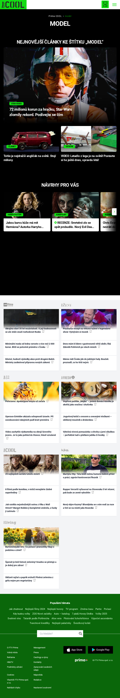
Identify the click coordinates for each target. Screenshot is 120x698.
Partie (98, 609)
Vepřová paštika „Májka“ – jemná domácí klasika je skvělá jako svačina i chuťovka (88, 403)
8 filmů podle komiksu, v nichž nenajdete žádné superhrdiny (28, 491)
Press (36, 652)
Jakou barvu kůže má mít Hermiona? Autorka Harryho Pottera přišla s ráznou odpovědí (23, 225)
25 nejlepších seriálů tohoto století (22, 474)
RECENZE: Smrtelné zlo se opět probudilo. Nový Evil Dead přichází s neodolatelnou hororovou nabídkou (74, 225)
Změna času (86, 609)
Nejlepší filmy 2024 (35, 609)
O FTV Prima (12, 647)
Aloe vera (56, 618)
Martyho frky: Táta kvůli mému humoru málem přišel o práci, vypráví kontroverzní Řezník (89, 476)
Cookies (10, 675)
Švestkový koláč (81, 623)
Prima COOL (55, 16)
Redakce (37, 680)
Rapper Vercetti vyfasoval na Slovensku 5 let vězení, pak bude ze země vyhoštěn (89, 491)
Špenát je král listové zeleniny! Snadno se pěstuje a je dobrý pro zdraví (30, 564)
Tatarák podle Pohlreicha (36, 618)
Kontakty (37, 662)
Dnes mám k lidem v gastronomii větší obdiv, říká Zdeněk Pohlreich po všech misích (87, 345)
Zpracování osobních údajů (43, 668)
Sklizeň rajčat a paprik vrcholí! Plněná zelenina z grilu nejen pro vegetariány (29, 579)
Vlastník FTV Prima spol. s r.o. (18, 681)
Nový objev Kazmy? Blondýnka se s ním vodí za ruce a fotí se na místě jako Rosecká (88, 506)
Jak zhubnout (16, 609)
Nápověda (38, 675)
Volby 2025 (101, 613)
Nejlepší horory (55, 609)
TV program (72, 609)
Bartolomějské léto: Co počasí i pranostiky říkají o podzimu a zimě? (29, 548)
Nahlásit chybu (13, 687)
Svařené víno (14, 618)
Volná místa (12, 652)
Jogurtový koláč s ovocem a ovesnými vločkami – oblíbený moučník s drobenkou (87, 418)
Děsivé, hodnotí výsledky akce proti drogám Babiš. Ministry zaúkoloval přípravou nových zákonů (30, 361)
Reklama (11, 657)
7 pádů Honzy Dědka (82, 613)
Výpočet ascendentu (101, 618)
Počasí (107, 609)
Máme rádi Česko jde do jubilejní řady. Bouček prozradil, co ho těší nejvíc (85, 361)
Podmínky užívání (14, 667)
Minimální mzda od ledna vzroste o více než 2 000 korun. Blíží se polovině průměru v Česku (29, 345)
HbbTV (10, 662)
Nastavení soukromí (42, 687)
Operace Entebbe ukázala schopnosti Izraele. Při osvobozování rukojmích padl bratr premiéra (29, 418)
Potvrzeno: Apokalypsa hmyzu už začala (25, 401)
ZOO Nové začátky (42, 613)
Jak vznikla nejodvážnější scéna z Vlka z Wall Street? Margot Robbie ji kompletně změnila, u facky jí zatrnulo (31, 507)
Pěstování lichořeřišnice (76, 618)
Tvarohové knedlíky (40, 623)
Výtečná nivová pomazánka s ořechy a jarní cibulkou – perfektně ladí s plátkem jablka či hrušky (89, 433)
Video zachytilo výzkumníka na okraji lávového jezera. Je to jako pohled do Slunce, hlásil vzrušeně (30, 433)
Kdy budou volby (21, 613)
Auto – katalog (62, 613)
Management (39, 647)
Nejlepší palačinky (61, 623)
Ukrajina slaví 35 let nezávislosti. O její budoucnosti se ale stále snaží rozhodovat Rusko (30, 330)
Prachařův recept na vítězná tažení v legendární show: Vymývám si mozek (86, 330)
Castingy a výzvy (41, 657)
